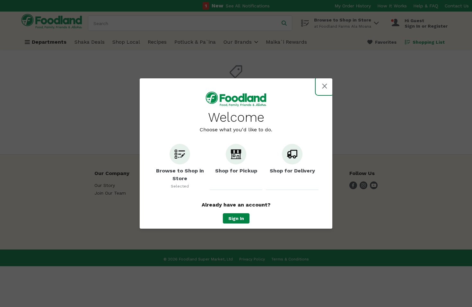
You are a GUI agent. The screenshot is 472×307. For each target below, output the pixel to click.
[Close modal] (324, 86)
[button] (179, 167)
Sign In (236, 218)
